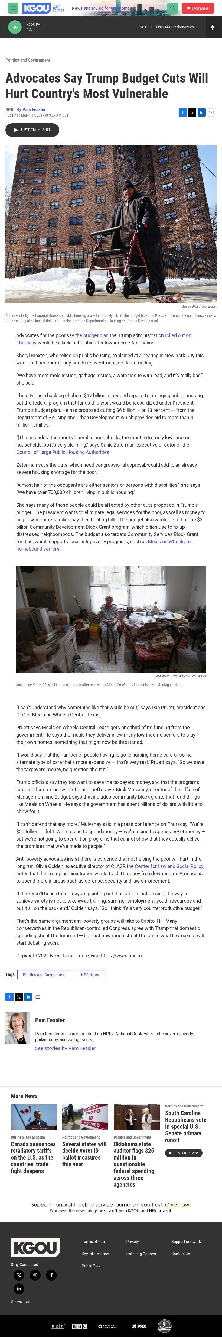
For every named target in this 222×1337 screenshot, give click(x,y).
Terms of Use (93, 1242)
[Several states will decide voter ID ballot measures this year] (85, 1117)
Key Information (95, 1254)
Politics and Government (27, 60)
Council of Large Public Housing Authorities (62, 452)
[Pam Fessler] (17, 1028)
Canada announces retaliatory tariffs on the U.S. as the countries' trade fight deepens (33, 1158)
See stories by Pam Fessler (65, 1048)
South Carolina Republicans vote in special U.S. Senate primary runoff (186, 1127)
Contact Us (180, 1254)
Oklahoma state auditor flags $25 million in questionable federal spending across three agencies (134, 1164)
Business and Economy (28, 1137)
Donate (200, 8)
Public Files (91, 1266)
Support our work (186, 1242)
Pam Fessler (33, 109)
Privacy (132, 1242)
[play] (15, 27)
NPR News (90, 975)
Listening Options (141, 1254)
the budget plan (92, 335)
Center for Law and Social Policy (169, 866)
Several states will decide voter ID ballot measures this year (84, 1154)
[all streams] (214, 27)
